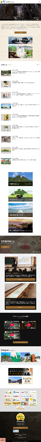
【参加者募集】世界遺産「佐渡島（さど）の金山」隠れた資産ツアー (23, 82)
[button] (28, 19)
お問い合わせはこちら (20, 427)
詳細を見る (20, 279)
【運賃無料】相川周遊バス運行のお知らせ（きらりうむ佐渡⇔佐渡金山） (24, 159)
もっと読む (20, 32)
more (38, 64)
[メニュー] (39, 1)
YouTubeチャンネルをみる (20, 342)
